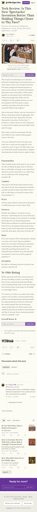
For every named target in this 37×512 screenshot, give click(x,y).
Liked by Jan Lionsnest (13, 387)
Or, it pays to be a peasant (10, 463)
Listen (33, 35)
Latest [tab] (9, 420)
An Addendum (6, 430)
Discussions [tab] (16, 420)
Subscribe (26, 3)
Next (30, 354)
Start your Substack (13, 503)
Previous (7, 354)
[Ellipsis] (34, 384)
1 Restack (23, 341)
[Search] (33, 420)
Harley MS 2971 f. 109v (13, 69)
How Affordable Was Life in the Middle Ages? (13, 459)
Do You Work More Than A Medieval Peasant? (12, 427)
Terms (30, 497)
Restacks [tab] (14, 367)
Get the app (28, 503)
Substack (9, 508)
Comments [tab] (6, 367)
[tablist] (10, 367)
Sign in (33, 3)
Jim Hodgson (10, 385)
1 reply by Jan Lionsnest (15, 402)
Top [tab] (4, 420)
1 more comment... (7, 411)
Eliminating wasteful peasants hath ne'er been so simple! (13, 448)
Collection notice (18, 498)
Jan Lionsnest (10, 34)
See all (5, 472)
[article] (18, 430)
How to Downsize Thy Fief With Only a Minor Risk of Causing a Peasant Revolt (12, 442)
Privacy (25, 497)
